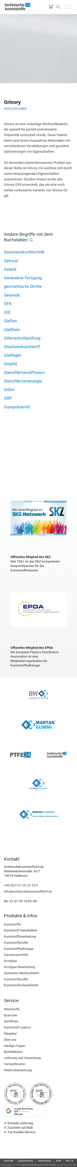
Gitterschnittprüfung (22, 338)
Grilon (9, 389)
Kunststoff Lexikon (17, 1027)
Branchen (10, 1015)
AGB (58, 1160)
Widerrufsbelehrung (18, 1070)
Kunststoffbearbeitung (20, 936)
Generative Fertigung (23, 277)
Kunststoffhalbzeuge (18, 949)
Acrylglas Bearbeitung (19, 967)
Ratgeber (10, 1033)
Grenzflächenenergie (23, 381)
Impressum (44, 1160)
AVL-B (69, 1160)
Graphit (10, 363)
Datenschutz (25, 1160)
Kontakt (8, 1160)
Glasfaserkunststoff (22, 346)
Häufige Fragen (14, 1046)
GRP (8, 398)
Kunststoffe (12, 924)
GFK (8, 303)
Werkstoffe (12, 1009)
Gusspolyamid (17, 406)
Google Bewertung (23, 1111)
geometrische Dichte (23, 286)
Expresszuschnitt (16, 955)
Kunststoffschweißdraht (21, 985)
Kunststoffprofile (16, 942)
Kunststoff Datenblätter (20, 930)
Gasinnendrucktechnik (24, 252)
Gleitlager (12, 355)
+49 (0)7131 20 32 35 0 (21, 885)
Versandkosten (14, 1064)
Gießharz (12, 329)
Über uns (10, 1039)
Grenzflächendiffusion (24, 372)
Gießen (10, 320)
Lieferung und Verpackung (22, 1058)
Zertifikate (11, 1021)
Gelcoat (11, 260)
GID (7, 312)
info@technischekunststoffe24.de (28, 891)
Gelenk (10, 269)
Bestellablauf (13, 1052)
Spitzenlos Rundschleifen (21, 973)
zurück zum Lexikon (15, 108)
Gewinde (12, 295)
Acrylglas (10, 961)
